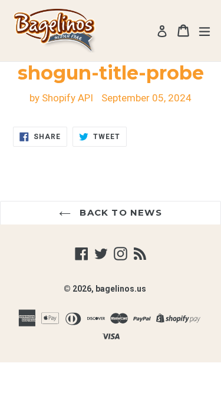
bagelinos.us (120, 288)
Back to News (119, 212)
